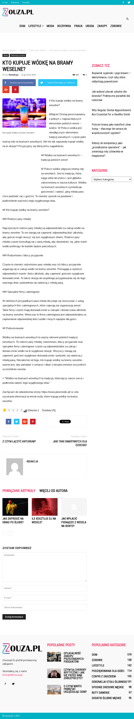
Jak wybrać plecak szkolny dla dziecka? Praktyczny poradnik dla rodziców (111, 96)
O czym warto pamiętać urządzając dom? (75, 689)
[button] (127, 19)
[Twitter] (129, 2)
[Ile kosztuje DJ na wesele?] (44, 507)
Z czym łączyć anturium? (19, 441)
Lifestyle (34, 26)
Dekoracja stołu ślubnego (109, 681)
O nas (5, 2)
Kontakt (25, 2)
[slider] (12, 410)
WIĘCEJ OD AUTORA (53, 491)
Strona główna (9, 50)
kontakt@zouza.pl (12, 674)
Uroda (90, 26)
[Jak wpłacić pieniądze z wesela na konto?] (74, 507)
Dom (22, 26)
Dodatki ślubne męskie (106, 698)
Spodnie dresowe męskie (108, 687)
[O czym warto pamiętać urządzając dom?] (54, 689)
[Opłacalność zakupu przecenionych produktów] (54, 657)
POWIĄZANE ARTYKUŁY (18, 491)
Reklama (15, 2)
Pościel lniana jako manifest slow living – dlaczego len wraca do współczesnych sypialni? (111, 129)
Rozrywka (64, 26)
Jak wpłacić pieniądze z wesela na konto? (73, 522)
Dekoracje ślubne (18, 55)
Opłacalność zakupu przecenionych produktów (74, 657)
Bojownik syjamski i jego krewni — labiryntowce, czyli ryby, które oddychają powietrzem (111, 77)
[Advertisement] (67, 40)
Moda (50, 26)
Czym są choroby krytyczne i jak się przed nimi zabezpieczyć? (75, 674)
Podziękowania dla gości (108, 671)
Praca (78, 26)
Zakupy (102, 26)
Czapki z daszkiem (104, 676)
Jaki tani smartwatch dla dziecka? (70, 443)
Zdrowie (116, 26)
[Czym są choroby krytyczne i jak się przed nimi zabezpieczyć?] (54, 673)
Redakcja (13, 74)
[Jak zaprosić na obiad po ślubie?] (15, 507)
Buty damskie (100, 692)
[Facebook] (123, 2)
